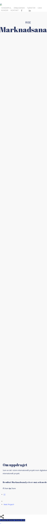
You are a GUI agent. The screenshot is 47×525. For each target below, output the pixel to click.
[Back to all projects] (4, 494)
